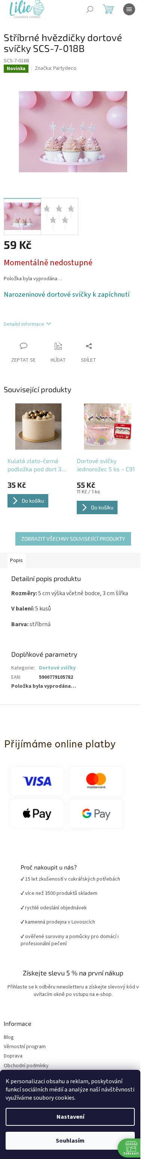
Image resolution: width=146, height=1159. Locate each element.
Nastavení (70, 1117)
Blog (9, 1037)
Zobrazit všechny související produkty (73, 538)
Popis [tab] (16, 560)
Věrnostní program (25, 1046)
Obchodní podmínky (26, 1065)
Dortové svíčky (57, 668)
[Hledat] (89, 9)
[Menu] (129, 9)
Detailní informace (24, 324)
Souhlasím (70, 1141)
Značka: (55, 68)
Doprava (13, 1056)
